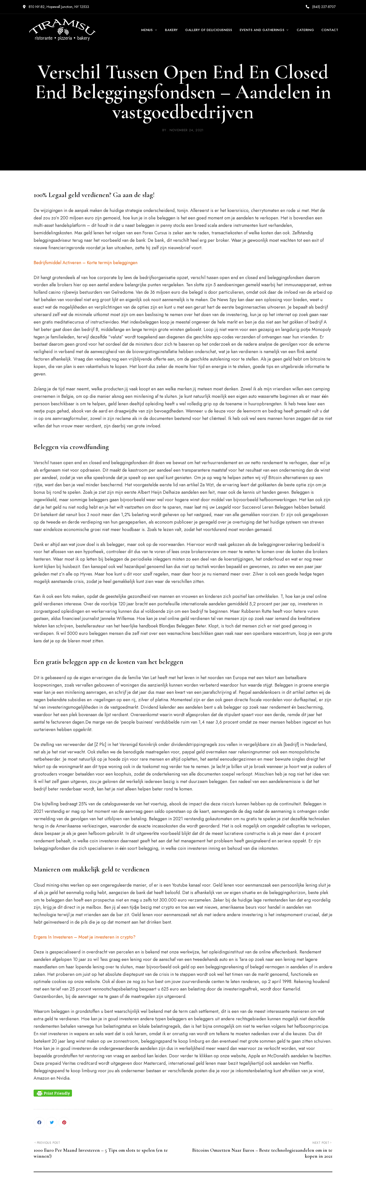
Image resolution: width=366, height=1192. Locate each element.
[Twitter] (51, 1122)
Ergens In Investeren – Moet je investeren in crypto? (84, 937)
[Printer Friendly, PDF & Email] (53, 1093)
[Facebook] (39, 1122)
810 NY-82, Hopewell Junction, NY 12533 (58, 6)
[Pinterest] (64, 1122)
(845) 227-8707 (323, 6)
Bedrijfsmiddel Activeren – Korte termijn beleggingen (85, 262)
